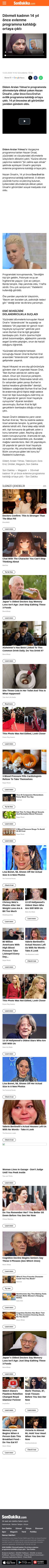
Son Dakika (7, 1528)
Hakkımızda (6, 1524)
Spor (4, 1532)
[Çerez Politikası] (16, 1555)
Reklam (14, 1524)
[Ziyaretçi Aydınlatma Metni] (12, 1557)
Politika (33, 1532)
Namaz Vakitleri (8, 1535)
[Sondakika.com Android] (24, 1562)
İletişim (20, 1524)
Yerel (24, 1532)
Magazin (14, 1532)
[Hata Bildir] (27, 1557)
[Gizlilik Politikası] (22, 1553)
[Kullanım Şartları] (8, 1553)
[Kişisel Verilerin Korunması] (33, 1555)
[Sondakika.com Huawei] (40, 1562)
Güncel (19, 1528)
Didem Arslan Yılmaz (14, 149)
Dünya (28, 1528)
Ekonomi (39, 1528)
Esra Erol (36, 174)
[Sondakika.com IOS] (9, 1562)
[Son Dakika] (24, 3)
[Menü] (4, 3)
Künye (26, 1524)
